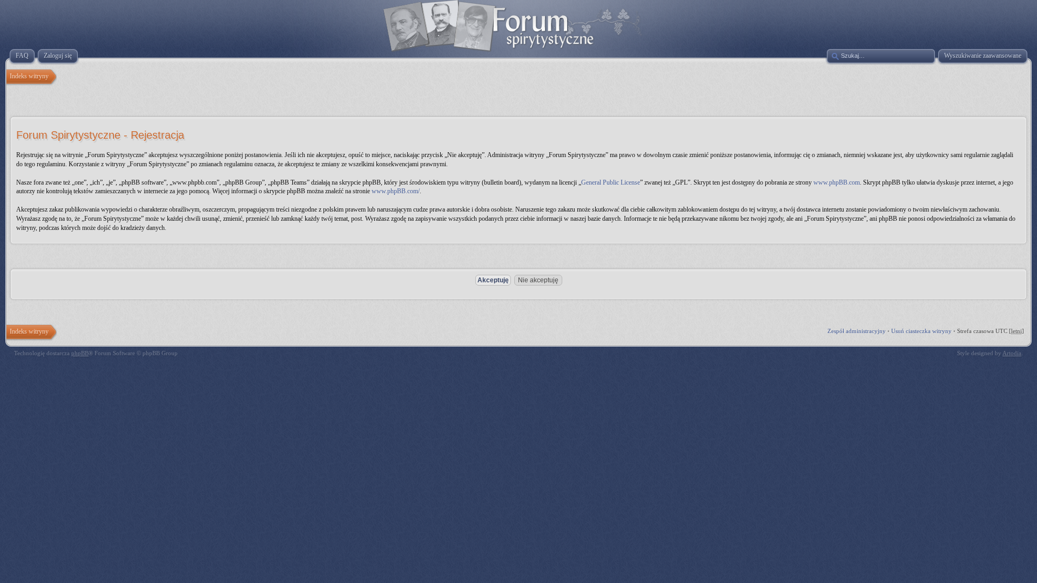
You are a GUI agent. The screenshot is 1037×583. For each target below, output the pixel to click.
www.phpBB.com (836, 182)
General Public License (610, 182)
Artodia (1011, 353)
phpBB (80, 353)
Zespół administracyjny (856, 331)
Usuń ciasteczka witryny (921, 331)
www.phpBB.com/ (396, 191)
